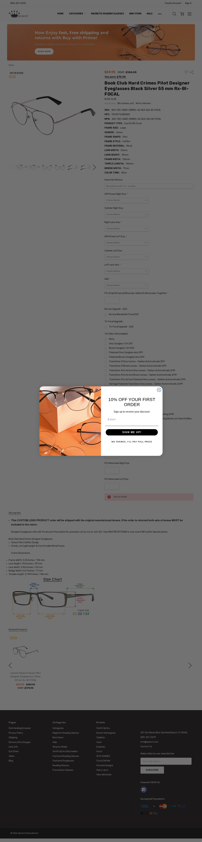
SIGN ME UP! (131, 432)
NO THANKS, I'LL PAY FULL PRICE (132, 442)
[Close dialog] (159, 390)
